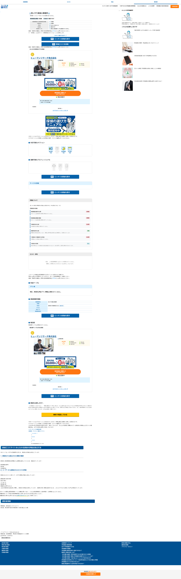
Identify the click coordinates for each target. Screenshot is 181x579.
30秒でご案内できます (60, 93)
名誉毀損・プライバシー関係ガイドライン (36, 431)
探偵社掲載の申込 (126, 543)
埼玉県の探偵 (5, 546)
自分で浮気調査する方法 (68, 546)
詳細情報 (25, 2)
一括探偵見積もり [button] (90, 574)
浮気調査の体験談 (66, 548)
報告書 (155, 2)
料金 (112, 2)
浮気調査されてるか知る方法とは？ (71, 561)
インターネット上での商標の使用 (34, 429)
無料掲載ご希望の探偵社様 (162, 5)
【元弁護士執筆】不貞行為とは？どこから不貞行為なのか (76, 558)
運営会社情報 (125, 545)
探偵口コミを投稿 (60, 44)
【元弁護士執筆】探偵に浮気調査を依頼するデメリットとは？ (77, 556)
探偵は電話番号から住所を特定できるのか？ (73, 563)
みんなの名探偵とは (141, 5)
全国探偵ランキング (67, 543)
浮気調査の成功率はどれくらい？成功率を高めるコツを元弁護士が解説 (80, 560)
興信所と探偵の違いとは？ (68, 552)
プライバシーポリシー (127, 546)
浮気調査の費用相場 (67, 545)
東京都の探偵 (5, 543)
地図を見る (61, 305)
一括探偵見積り (174, 6)
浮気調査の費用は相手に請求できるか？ (72, 550)
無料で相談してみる (60, 415)
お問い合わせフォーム (22, 495)
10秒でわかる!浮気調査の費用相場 (127, 5)
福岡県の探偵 (5, 550)
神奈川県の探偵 (6, 545)
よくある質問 (151, 5)
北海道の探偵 (5, 552)
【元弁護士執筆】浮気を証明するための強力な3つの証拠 (76, 554)
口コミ (68, 2)
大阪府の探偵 (5, 548)
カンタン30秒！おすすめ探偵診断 (110, 5)
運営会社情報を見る (5, 537)
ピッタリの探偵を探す (60, 39)
